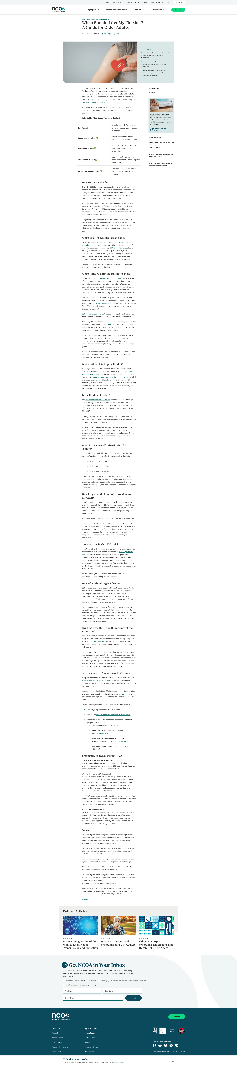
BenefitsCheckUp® (157, 2)
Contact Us (89, 1051)
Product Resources (141, 2)
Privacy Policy (118, 1063)
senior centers (128, 694)
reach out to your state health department (113, 715)
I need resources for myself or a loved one (81, 981)
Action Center (90, 1038)
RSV (120, 248)
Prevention (151, 92)
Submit (133, 998)
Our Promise (57, 1042)
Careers (88, 1042)
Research (129, 2)
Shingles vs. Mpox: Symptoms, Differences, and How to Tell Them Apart (156, 945)
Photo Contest (117, 2)
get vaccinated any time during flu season (111, 377)
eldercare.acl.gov (101, 733)
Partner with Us (91, 1047)
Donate (178, 10)
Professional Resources (116, 10)
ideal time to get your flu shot (112, 278)
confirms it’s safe (96, 641)
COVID (112, 248)
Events (107, 2)
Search (180, 2)
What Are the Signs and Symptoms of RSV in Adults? (118, 943)
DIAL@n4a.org (123, 741)
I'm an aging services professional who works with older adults (123, 981)
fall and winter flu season (95, 102)
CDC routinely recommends (93, 314)
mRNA (110, 324)
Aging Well (92, 10)
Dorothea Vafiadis (100, 303)
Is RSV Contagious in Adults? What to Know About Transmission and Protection (80, 945)
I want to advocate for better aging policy (81, 985)
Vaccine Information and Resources (96, 19)
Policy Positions (58, 1051)
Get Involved (157, 10)
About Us (138, 10)
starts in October (105, 242)
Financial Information (60, 1047)
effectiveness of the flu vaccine (97, 400)
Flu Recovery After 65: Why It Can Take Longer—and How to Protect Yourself (161, 144)
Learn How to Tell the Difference (158, 129)
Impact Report (58, 1038)
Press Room (90, 1033)
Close (172, 1061)
